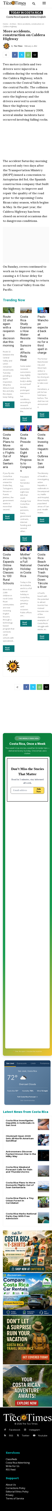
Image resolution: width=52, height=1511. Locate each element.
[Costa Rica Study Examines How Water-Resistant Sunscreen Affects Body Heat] (26, 310)
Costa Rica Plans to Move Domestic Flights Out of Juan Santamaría (8, 451)
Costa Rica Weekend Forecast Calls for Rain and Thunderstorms (19, 1169)
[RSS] (5, 1435)
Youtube (42, 1435)
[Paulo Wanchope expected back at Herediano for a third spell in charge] (43, 310)
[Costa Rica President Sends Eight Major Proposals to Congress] (26, 428)
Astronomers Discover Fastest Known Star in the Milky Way (21, 1154)
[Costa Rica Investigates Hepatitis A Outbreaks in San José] (43, 428)
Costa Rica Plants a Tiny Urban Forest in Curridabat (20, 1200)
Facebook (14, 1429)
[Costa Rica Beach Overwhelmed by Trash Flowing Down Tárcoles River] (43, 548)
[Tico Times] (7, 46)
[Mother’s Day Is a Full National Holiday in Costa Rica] (26, 548)
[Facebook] (15, 55)
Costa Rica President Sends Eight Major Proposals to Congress (25, 452)
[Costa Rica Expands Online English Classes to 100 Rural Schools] (8, 548)
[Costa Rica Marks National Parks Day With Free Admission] (43, 1217)
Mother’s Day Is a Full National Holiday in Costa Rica (26, 565)
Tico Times (18, 46)
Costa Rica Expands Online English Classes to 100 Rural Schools (8, 569)
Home (5, 24)
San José (10, 1063)
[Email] (35, 55)
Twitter (25, 1435)
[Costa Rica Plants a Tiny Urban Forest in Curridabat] (43, 1202)
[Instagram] (25, 1430)
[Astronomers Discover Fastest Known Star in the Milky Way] (43, 1155)
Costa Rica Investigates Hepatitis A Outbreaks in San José (20, 1123)
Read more (7, 405)
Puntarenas (44, 1063)
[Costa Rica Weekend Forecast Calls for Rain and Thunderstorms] (43, 1171)
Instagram (34, 1429)
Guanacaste (22, 1063)
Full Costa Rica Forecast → (27, 1097)
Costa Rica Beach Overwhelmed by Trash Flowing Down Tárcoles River (43, 571)
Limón (33, 1063)
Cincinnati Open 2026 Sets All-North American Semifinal (20, 1138)
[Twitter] (21, 55)
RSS (11, 1435)
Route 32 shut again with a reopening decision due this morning (8, 331)
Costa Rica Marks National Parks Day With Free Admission (21, 1216)
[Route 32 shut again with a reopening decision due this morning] (8, 310)
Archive (13, 24)
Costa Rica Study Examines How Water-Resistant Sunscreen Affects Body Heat (26, 338)
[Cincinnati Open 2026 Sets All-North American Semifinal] (43, 1140)
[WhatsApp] (28, 55)
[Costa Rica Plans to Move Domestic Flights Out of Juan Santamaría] (8, 428)
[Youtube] (34, 1435)
